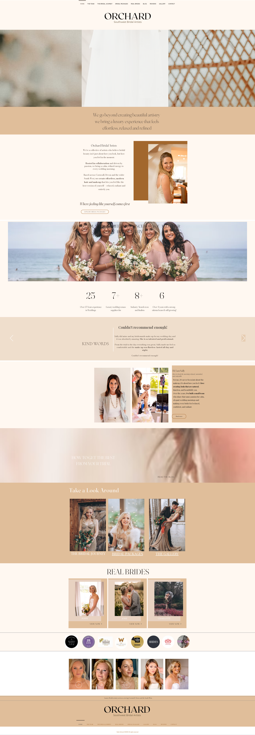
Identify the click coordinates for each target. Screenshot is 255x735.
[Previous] (11, 338)
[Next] (243, 338)
